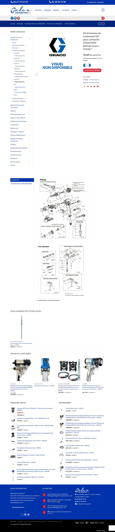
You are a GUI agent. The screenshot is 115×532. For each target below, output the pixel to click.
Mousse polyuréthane (18, 45)
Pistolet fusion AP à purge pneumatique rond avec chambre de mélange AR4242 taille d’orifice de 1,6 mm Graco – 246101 (21, 388)
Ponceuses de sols (15, 151)
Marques (56, 10)
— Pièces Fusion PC (19, 66)
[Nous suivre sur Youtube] (18, 18)
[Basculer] (29, 38)
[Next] (104, 378)
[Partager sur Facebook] (84, 86)
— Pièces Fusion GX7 (19, 87)
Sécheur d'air (14, 128)
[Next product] (99, 23)
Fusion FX (16, 53)
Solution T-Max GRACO (17, 118)
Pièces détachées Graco (17, 114)
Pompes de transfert (17, 98)
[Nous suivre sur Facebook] (12, 18)
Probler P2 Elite (18, 74)
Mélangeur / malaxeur (17, 132)
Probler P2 (17, 68)
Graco (97, 82)
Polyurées (15, 48)
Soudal (12, 165)
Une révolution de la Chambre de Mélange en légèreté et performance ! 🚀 (59, 495)
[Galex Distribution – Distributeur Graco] (21, 10)
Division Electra (15, 162)
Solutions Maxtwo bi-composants (17, 140)
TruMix (14, 42)
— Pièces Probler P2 (19, 71)
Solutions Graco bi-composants (35, 23)
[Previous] (10, 378)
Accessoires (92, 82)
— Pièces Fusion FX (19, 55)
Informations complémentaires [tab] (21, 183)
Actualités (65, 10)
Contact (74, 10)
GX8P (15, 89)
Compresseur (14, 124)
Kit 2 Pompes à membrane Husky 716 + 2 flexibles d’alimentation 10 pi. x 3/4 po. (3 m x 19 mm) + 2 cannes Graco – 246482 (69, 388)
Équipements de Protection (18, 148)
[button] (95, 2)
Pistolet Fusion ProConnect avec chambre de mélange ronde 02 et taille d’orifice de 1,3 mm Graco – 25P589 (92, 387)
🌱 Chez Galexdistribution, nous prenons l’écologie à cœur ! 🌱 (57, 506)
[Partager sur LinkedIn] (97, 86)
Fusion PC (16, 63)
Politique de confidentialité (37, 521)
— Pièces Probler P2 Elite (21, 76)
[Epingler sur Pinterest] (94, 86)
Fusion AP (16, 58)
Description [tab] (15, 180)
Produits (48, 10)
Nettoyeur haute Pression (18, 121)
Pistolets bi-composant (54, 23)
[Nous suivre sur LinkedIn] (15, 18)
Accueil (12, 23)
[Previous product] (103, 23)
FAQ (25, 521)
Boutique (38, 10)
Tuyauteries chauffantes (18, 101)
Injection (13, 111)
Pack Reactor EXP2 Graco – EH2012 (44, 386)
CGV (61, 521)
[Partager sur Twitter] (88, 86)
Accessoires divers (16, 155)
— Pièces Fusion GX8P (20, 92)
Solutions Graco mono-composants (17, 106)
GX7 (15, 84)
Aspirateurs (14, 158)
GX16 (15, 95)
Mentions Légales (52, 521)
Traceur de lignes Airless (17, 135)
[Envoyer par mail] (91, 86)
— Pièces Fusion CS (69, 23)
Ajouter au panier (92, 70)
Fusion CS (16, 79)
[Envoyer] (103, 18)
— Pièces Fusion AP (19, 61)
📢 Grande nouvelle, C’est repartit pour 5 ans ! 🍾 (59, 512)
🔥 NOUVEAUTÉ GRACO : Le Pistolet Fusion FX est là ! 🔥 (59, 500)
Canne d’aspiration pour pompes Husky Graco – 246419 (21, 344)
